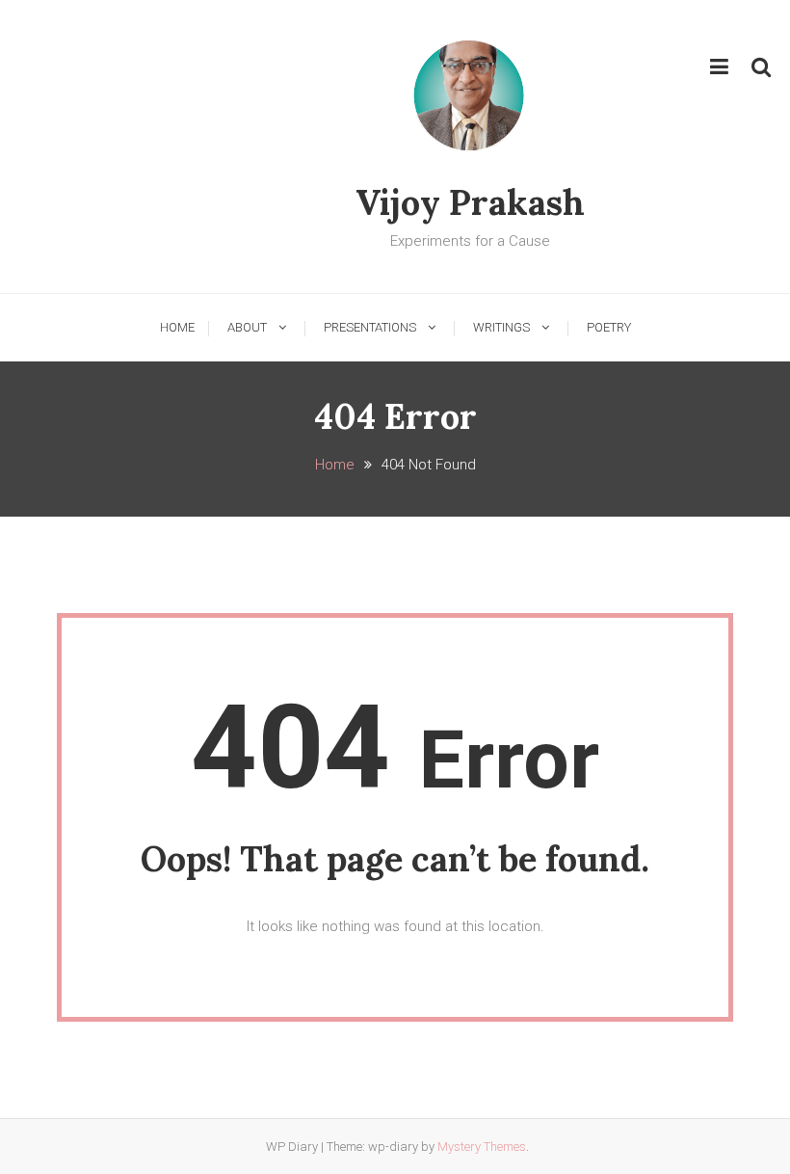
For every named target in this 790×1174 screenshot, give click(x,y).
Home (177, 327)
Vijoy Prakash (470, 202)
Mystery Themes (481, 1146)
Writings (501, 327)
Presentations (370, 327)
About (247, 327)
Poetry (609, 327)
